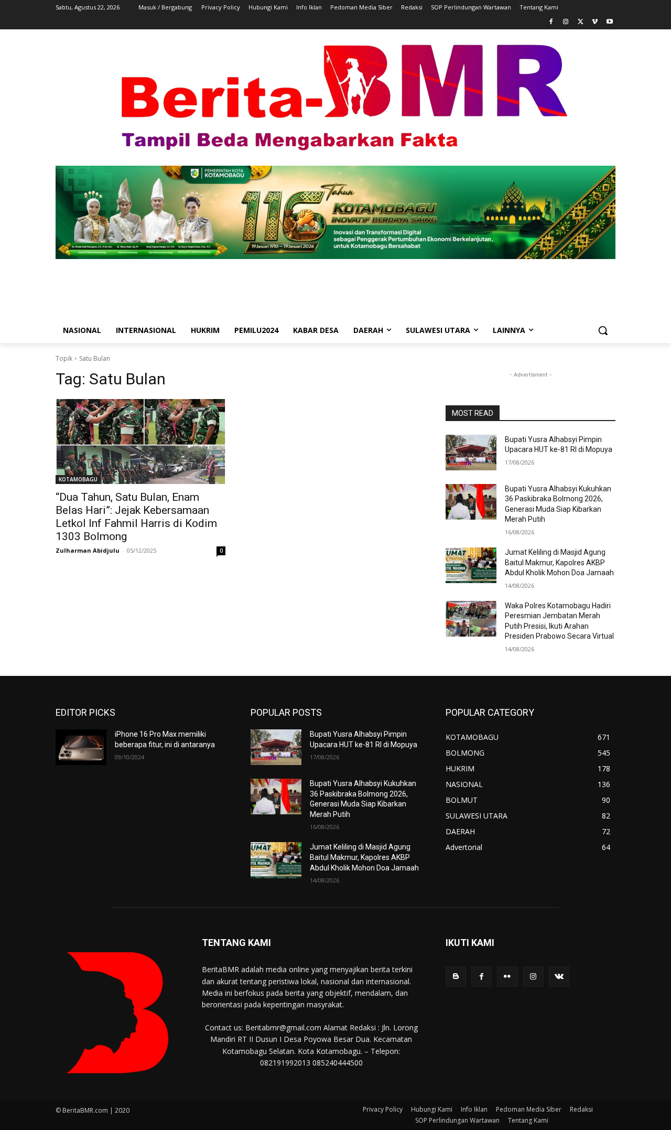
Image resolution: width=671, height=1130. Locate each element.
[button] (602, 330)
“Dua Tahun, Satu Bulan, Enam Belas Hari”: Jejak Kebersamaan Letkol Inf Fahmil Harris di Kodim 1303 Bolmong (136, 517)
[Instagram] (566, 22)
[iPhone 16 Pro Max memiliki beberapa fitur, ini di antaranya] (81, 747)
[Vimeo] (595, 22)
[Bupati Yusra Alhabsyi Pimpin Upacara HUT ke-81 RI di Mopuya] (471, 452)
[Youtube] (609, 22)
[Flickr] (507, 976)
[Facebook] (551, 22)
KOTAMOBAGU (78, 479)
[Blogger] (456, 976)
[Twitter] (581, 22)
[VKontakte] (559, 976)
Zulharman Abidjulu (88, 550)
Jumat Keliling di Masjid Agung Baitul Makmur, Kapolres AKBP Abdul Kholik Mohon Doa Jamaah (559, 562)
